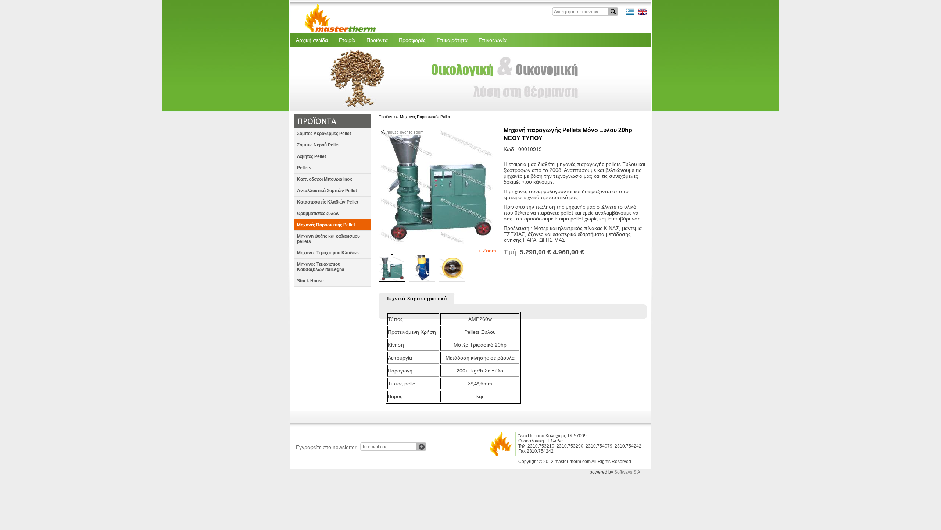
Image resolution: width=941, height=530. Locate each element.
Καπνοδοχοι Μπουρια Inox (324, 179)
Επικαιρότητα (452, 40)
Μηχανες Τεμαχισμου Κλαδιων (328, 252)
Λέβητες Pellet (311, 156)
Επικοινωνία (493, 40)
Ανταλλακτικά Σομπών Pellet (327, 190)
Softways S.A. (627, 472)
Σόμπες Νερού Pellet (318, 145)
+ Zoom (487, 251)
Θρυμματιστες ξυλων (318, 213)
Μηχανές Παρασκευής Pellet (326, 224)
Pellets (304, 167)
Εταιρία (347, 40)
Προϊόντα (377, 40)
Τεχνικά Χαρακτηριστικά (416, 298)
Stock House (310, 280)
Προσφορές (412, 40)
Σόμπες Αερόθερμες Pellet (324, 133)
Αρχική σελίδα (312, 40)
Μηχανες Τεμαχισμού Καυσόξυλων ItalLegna (320, 267)
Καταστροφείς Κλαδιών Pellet (327, 202)
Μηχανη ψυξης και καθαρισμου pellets (328, 239)
